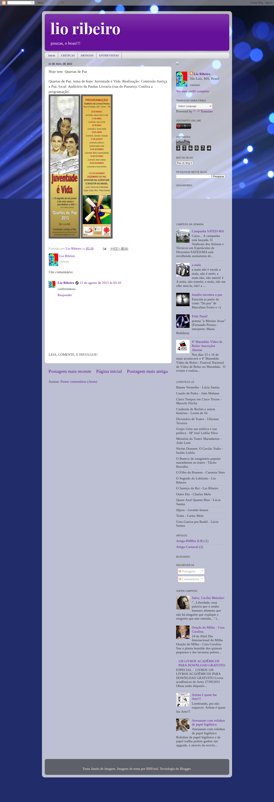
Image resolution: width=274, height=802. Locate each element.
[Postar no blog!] (116, 249)
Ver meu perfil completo (192, 91)
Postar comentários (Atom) (79, 381)
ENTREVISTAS (109, 55)
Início (51, 55)
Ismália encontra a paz (207, 294)
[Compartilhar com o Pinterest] (126, 249)
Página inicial (109, 371)
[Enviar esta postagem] (104, 248)
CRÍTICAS (68, 55)
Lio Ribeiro (66, 283)
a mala (196, 265)
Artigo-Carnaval (187, 547)
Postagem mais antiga (147, 371)
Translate (207, 111)
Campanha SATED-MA (208, 231)
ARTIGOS (87, 55)
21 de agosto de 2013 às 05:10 (100, 283)
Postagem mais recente (69, 371)
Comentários (190, 579)
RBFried (152, 769)
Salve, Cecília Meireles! (208, 598)
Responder (65, 295)
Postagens (188, 571)
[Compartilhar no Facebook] (123, 249)
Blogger (185, 769)
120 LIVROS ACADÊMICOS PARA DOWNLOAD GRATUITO (201, 663)
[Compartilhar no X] (119, 249)
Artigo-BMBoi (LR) (190, 541)
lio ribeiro (85, 28)
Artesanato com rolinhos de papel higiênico (208, 722)
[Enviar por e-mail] (112, 249)
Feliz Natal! (200, 316)
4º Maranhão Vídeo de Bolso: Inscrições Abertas (207, 346)
